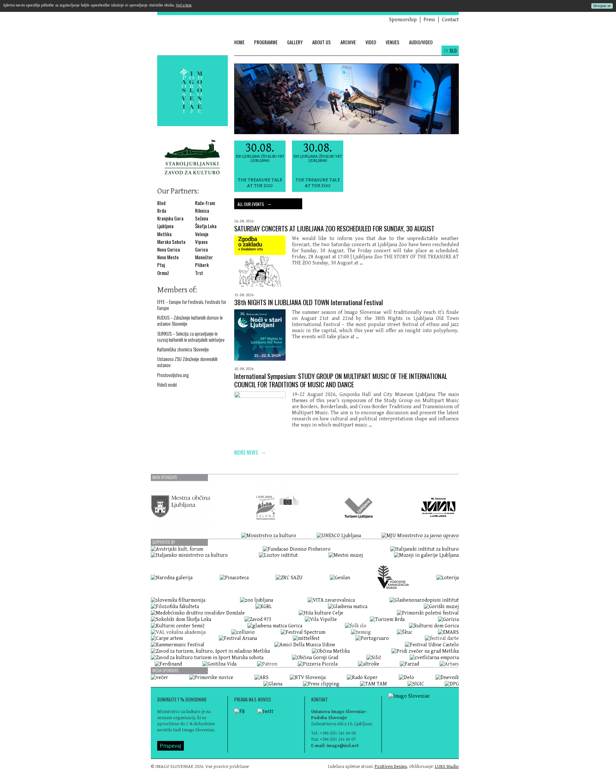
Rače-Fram (205, 203)
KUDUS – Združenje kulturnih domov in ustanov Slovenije (190, 320)
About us (321, 42)
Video (370, 42)
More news (250, 452)
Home (239, 42)
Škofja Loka (206, 226)
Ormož (163, 273)
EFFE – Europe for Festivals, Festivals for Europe (191, 305)
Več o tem (184, 5)
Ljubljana (165, 226)
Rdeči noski (167, 385)
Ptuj (161, 265)
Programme (266, 42)
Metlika (164, 234)
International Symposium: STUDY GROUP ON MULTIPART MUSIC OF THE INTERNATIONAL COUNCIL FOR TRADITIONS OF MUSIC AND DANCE (340, 380)
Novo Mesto (168, 257)
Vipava (201, 242)
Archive (348, 42)
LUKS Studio (447, 766)
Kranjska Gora (170, 218)
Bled (161, 203)
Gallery (295, 42)
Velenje (202, 234)
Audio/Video (420, 42)
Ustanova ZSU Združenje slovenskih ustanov (187, 362)
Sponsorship (403, 20)
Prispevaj (170, 745)
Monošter (204, 257)
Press (429, 20)
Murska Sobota (171, 242)
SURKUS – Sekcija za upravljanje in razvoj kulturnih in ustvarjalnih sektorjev (191, 337)
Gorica (201, 249)
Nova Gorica (168, 249)
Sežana (201, 218)
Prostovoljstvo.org (173, 375)
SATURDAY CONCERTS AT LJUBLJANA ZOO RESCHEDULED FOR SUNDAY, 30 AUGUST (334, 228)
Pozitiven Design (390, 766)
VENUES (392, 42)
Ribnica (202, 211)
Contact (450, 20)
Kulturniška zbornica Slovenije (183, 349)
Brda (161, 211)
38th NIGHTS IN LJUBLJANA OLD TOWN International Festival (308, 302)
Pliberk (202, 265)
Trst (199, 273)
